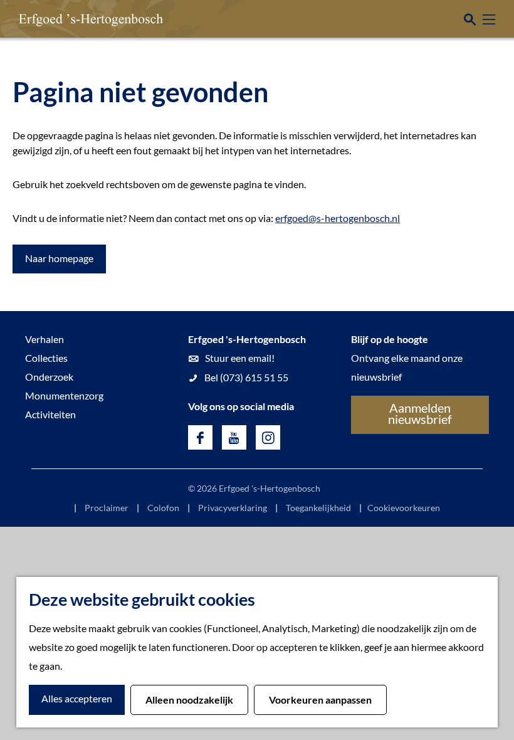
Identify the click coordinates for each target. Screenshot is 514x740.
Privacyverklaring (232, 507)
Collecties (46, 358)
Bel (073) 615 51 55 (246, 377)
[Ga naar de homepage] (72, 19)
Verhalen (44, 339)
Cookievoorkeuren (403, 507)
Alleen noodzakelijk (189, 700)
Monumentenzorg (64, 395)
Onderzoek (49, 377)
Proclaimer (106, 507)
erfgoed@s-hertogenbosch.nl (337, 218)
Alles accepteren (76, 698)
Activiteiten (50, 414)
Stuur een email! (240, 358)
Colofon (163, 507)
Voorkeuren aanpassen (320, 700)
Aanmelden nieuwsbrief (420, 413)
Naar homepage (59, 258)
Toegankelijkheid (318, 507)
